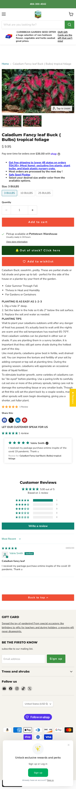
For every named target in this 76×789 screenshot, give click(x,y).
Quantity (6, 202)
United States (36, 703)
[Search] (69, 25)
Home (5, 63)
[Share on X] (11, 420)
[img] (9, 548)
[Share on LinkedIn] (18, 420)
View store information (17, 242)
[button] (12, 121)
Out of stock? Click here (40, 250)
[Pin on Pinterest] (24, 420)
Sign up (56, 659)
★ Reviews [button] (73, 398)
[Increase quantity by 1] (32, 210)
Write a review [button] (38, 526)
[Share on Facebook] (4, 420)
